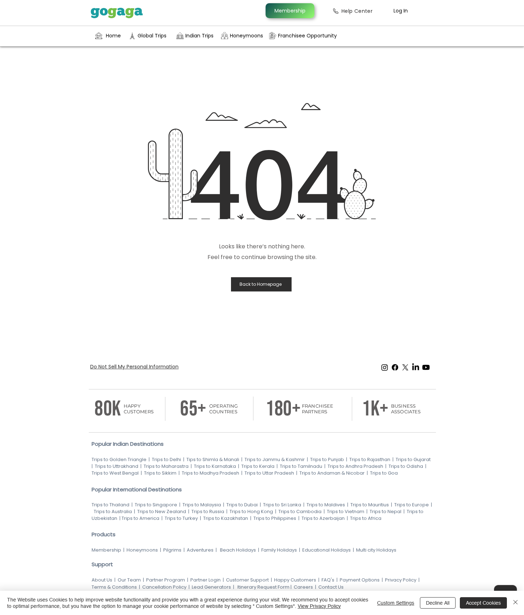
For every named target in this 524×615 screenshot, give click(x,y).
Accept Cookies (483, 603)
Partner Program (165, 580)
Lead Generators (211, 587)
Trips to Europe (411, 504)
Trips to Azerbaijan (324, 518)
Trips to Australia (112, 511)
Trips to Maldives (326, 504)
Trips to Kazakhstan (225, 518)
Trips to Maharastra (166, 466)
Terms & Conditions (114, 587)
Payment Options (360, 580)
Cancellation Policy (164, 587)
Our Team (129, 580)
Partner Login (205, 580)
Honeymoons (142, 550)
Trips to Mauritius (369, 504)
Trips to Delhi (166, 459)
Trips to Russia (207, 511)
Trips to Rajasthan (369, 459)
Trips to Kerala (258, 466)
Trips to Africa (366, 518)
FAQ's (328, 580)
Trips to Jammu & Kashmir (275, 459)
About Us (102, 580)
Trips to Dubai (242, 504)
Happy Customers (295, 580)
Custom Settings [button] (395, 603)
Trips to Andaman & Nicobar (332, 473)
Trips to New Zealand (161, 511)
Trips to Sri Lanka (281, 504)
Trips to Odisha (406, 466)
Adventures (200, 550)
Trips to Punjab (327, 459)
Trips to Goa (384, 473)
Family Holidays (279, 550)
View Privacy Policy (319, 606)
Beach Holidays (238, 550)
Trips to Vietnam (345, 511)
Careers (303, 587)
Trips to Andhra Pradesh (355, 466)
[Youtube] (426, 367)
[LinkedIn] (415, 367)
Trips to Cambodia (300, 511)
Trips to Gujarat (413, 459)
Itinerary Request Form (263, 587)
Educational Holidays (326, 550)
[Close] (515, 602)
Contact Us (331, 587)
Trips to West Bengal (116, 473)
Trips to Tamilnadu (301, 466)
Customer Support (248, 580)
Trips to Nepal (385, 511)
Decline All (437, 603)
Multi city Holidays (376, 550)
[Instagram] (384, 367)
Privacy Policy (400, 580)
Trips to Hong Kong (251, 511)
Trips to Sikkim (159, 473)
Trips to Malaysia (202, 504)
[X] (405, 367)
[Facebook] (395, 367)
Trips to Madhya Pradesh (210, 473)
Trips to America (140, 518)
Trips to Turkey (181, 518)
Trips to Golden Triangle (119, 459)
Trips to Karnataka (215, 466)
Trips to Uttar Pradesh (269, 473)
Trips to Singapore (156, 504)
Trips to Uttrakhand (117, 466)
